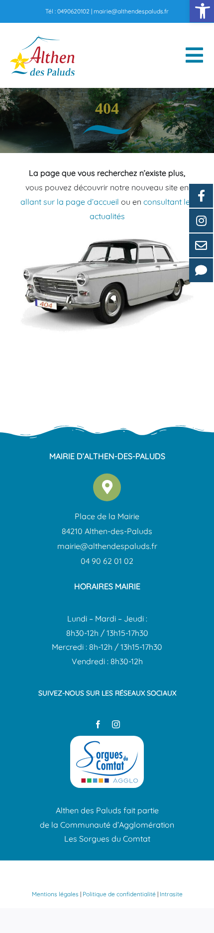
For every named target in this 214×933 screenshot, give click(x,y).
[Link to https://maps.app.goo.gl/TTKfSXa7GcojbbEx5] (107, 487)
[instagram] (116, 724)
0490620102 (73, 11)
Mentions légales (55, 894)
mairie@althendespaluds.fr (131, 11)
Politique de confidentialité (119, 894)
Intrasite (171, 894)
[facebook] (98, 724)
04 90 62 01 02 (107, 561)
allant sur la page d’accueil (69, 202)
